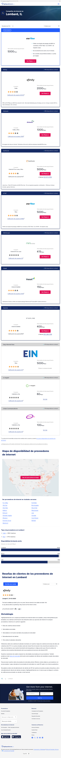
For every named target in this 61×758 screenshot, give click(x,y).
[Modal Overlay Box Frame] (30, 693)
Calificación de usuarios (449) (16, 293)
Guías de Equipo (35, 713)
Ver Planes (29, 61)
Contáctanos (34, 732)
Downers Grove (7, 520)
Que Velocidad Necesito (5, 729)
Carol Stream (34, 518)
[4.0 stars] (15, 92)
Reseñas (2, 713)
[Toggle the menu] (58, 4)
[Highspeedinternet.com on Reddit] (40, 738)
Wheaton (5, 518)
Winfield (33, 520)
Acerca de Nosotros (35, 727)
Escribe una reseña (10, 584)
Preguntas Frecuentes (36, 716)
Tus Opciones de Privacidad (8, 750)
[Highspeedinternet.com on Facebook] (32, 738)
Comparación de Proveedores (37, 711)
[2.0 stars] (11, 92)
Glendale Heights (7, 515)
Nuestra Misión (34, 729)
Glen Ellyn (5, 508)
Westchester (34, 510)
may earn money (5, 1)
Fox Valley (5, 503)
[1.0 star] (9, 92)
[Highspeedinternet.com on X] (35, 738)
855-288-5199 (47, 334)
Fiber (4, 536)
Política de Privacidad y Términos (52, 749)
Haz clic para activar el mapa (30, 477)
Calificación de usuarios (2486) (15, 218)
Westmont (5, 523)
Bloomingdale (35, 505)
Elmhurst (5, 513)
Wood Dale (34, 508)
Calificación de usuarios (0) (15, 258)
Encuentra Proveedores (5, 711)
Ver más (45, 399)
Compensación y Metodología (39, 749)
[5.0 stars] (17, 92)
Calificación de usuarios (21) (15, 370)
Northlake (34, 503)
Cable (4, 533)
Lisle (32, 513)
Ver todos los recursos (36, 718)
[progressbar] (30, 550)
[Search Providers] (15, 717)
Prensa (33, 735)
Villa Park (5, 505)
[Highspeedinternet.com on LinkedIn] (42, 738)
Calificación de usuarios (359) (16, 136)
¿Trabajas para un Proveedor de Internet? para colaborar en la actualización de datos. (24, 444)
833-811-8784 (48, 177)
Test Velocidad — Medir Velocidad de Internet (10, 727)
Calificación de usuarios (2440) (15, 95)
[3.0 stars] (13, 92)
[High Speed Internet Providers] (8, 4)
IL (5, 678)
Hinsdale (33, 515)
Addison (5, 510)
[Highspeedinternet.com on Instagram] (37, 738)
